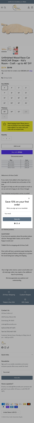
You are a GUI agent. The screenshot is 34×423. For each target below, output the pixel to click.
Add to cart (17, 146)
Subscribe (17, 219)
